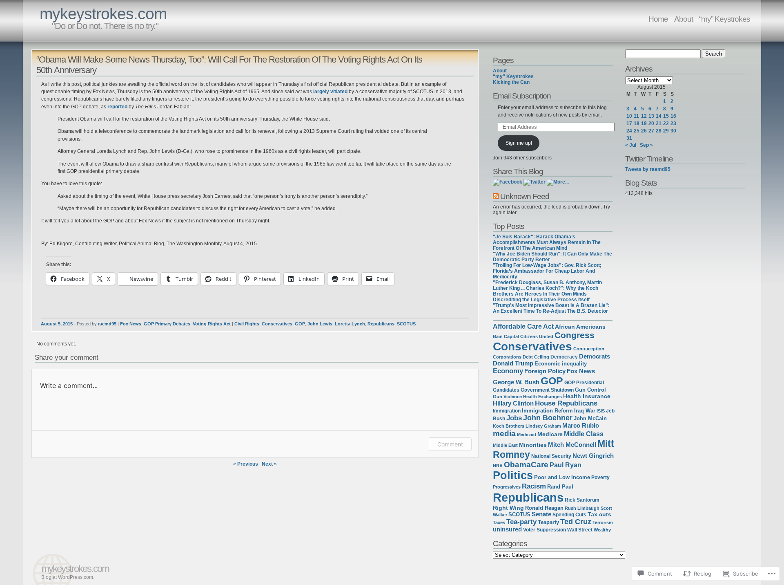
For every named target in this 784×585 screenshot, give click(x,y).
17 (629, 123)
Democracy (564, 356)
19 (644, 123)
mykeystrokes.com (103, 13)
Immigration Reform (547, 411)
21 (659, 123)
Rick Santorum (582, 499)
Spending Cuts (569, 514)
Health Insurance (586, 396)
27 (651, 131)
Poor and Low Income (562, 477)
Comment (450, 444)
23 (673, 123)
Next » (269, 464)
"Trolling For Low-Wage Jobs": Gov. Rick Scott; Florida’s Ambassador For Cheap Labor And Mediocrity (547, 271)
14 (659, 116)
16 (673, 116)
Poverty (600, 477)
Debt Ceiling (536, 356)
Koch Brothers (508, 426)
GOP (300, 323)
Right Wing (508, 507)
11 (636, 116)
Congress (575, 335)
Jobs (514, 418)
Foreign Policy (545, 371)
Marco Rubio (580, 425)
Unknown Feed (524, 196)
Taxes (499, 522)
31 (629, 138)
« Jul (630, 145)
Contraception (588, 348)
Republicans (381, 323)
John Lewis (319, 323)
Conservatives (277, 323)
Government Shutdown (547, 390)
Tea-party (521, 522)
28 (659, 131)
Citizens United (536, 336)
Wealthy (602, 529)
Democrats (594, 356)
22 (666, 123)
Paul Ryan (565, 465)
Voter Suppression (544, 529)
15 (666, 116)
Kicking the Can (511, 82)
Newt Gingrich (593, 455)
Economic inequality (561, 364)
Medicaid (526, 434)
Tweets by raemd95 (647, 169)
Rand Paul (560, 487)
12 (644, 116)
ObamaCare (526, 464)
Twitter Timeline (649, 158)
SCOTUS (406, 323)
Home (658, 18)
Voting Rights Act (212, 323)
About (683, 18)
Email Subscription (522, 95)
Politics (513, 475)
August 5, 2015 (57, 323)
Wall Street (579, 530)
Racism (534, 486)
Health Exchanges (542, 396)
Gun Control (590, 390)
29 (666, 131)
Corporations (507, 356)
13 (651, 116)
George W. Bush (516, 382)
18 (636, 123)
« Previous (245, 464)
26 (644, 131)
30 (673, 131)
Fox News (130, 323)
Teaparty (548, 522)
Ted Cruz (575, 522)
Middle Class (584, 433)
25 (636, 131)
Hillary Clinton (513, 403)
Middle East (505, 445)
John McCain (590, 418)
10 (629, 116)
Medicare (550, 434)
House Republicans (566, 403)
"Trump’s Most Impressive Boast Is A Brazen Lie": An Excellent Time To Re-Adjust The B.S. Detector (551, 308)
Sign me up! (519, 143)
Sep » (646, 145)
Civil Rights (246, 323)
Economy (508, 371)
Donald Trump (513, 363)
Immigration (507, 411)
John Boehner (547, 418)
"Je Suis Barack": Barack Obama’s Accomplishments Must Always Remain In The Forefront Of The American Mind (547, 242)
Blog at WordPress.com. (67, 577)
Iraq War (584, 411)
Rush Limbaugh (582, 508)
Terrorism (602, 522)
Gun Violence (507, 396)
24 (629, 131)
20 (651, 123)
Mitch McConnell (572, 445)
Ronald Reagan (544, 508)
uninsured (507, 529)
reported (117, 107)
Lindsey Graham (543, 426)
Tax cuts (599, 514)
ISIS (601, 410)
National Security (551, 456)
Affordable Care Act (523, 326)
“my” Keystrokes (724, 18)
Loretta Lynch (350, 323)
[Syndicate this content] (496, 196)
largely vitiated (330, 91)
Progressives (507, 486)
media (504, 433)
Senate (541, 514)
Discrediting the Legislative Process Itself (541, 300)
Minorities (533, 445)
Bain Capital (506, 336)
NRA (498, 465)
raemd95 (107, 323)
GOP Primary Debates (167, 323)
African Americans (580, 327)
